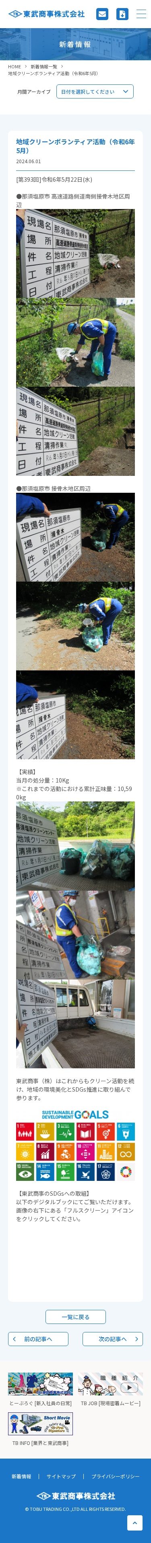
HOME (14, 66)
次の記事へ (113, 1339)
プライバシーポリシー (115, 1476)
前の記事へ (38, 1339)
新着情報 (21, 1476)
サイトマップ (61, 1476)
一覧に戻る (76, 1317)
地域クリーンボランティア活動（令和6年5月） (54, 73)
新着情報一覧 (44, 66)
